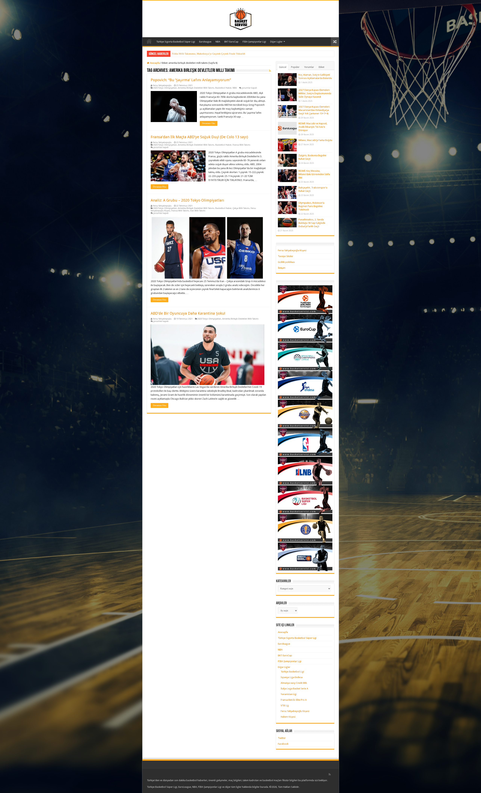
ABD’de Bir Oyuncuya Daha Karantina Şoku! (188, 313)
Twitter (282, 738)
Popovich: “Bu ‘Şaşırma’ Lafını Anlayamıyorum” (191, 80)
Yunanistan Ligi (289, 694)
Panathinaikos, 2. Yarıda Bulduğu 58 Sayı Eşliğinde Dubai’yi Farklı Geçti (312, 223)
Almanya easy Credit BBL (294, 682)
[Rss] (329, 774)
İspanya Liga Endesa (292, 677)
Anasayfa (149, 41)
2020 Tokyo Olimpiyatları (165, 88)
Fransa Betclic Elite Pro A (294, 699)
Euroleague (205, 41)
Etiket (321, 67)
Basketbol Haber (223, 88)
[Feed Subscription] (270, 70)
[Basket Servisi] (240, 18)
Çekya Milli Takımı (241, 208)
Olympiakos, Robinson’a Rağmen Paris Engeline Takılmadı (311, 206)
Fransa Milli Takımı (241, 145)
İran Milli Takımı (197, 210)
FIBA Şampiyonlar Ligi (254, 41)
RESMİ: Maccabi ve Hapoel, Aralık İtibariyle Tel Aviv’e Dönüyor (313, 127)
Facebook (283, 743)
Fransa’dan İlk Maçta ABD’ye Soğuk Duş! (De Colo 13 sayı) (199, 137)
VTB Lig (285, 705)
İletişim (281, 267)
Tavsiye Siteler (285, 256)
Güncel (282, 67)
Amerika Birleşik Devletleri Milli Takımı (196, 88)
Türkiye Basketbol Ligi (292, 671)
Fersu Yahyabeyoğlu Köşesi (292, 250)
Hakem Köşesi (288, 716)
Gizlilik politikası (286, 262)
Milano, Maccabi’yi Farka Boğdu (315, 140)
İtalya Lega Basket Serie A (294, 688)
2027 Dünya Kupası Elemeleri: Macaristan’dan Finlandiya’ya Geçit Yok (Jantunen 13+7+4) (314, 110)
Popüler (295, 67)
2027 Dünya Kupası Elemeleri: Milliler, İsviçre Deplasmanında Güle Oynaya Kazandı (315, 93)
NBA (218, 41)
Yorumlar (309, 67)
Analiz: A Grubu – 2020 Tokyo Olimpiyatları (187, 200)
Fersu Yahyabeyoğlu (162, 85)
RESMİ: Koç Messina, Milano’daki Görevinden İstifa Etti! (314, 174)
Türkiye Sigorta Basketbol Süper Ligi (175, 41)
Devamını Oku (208, 123)
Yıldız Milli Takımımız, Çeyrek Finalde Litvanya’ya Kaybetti (203, 53)
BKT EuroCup (231, 41)
